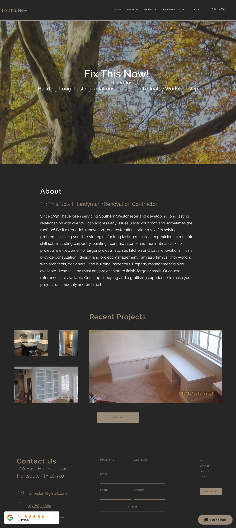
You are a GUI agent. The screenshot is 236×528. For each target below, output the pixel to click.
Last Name (141, 459)
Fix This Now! (15, 10)
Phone (104, 489)
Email (103, 473)
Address (139, 489)
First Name (107, 459)
